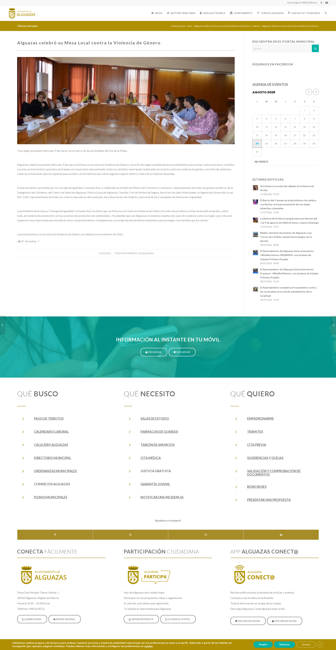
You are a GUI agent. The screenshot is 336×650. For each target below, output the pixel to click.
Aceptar (263, 644)
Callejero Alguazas (51, 445)
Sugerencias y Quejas (265, 458)
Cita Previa (256, 445)
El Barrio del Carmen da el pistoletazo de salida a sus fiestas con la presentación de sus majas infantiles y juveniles (288, 204)
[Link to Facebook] (321, 2)
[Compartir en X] (130, 535)
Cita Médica (151, 458)
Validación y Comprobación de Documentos (274, 472)
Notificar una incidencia (162, 497)
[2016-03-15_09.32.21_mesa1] (126, 100)
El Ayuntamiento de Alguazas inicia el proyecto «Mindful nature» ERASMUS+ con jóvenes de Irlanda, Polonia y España (287, 255)
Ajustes (306, 644)
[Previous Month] (309, 92)
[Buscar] (325, 13)
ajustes (148, 646)
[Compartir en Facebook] (55, 535)
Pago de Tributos (49, 418)
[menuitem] (301, 2)
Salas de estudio (155, 418)
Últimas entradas (27, 25)
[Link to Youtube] (326, 2)
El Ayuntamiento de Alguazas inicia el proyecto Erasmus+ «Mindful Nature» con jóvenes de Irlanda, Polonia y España (289, 273)
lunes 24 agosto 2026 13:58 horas (302, 2)
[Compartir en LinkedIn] (281, 535)
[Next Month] (316, 92)
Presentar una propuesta (269, 500)
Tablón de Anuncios (158, 445)
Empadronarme (260, 418)
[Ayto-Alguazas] (22, 13)
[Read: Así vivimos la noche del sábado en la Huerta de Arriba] (255, 188)
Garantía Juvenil (155, 484)
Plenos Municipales (50, 497)
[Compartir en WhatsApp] (205, 535)
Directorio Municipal (52, 458)
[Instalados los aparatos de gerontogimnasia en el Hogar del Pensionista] (333, 325)
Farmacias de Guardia (159, 432)
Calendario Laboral (51, 432)
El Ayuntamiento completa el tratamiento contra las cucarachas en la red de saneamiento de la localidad (288, 291)
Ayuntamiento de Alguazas (137, 253)
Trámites (255, 432)
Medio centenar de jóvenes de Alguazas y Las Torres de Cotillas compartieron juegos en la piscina (286, 236)
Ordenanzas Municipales (55, 471)
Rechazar (284, 644)
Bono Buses (257, 487)
